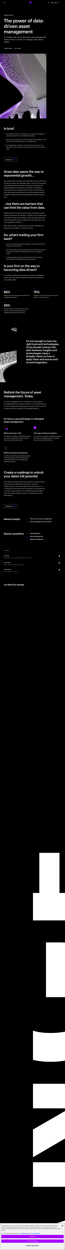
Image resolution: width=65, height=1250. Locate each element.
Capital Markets (35, 533)
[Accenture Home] (30, 2)
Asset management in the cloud (40, 521)
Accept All (32, 1236)
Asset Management (36, 536)
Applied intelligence (37, 539)
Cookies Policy (25, 1233)
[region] (32, 1236)
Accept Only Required (32, 1241)
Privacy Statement (35, 1233)
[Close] (62, 1225)
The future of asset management (41, 519)
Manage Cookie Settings (32, 1245)
